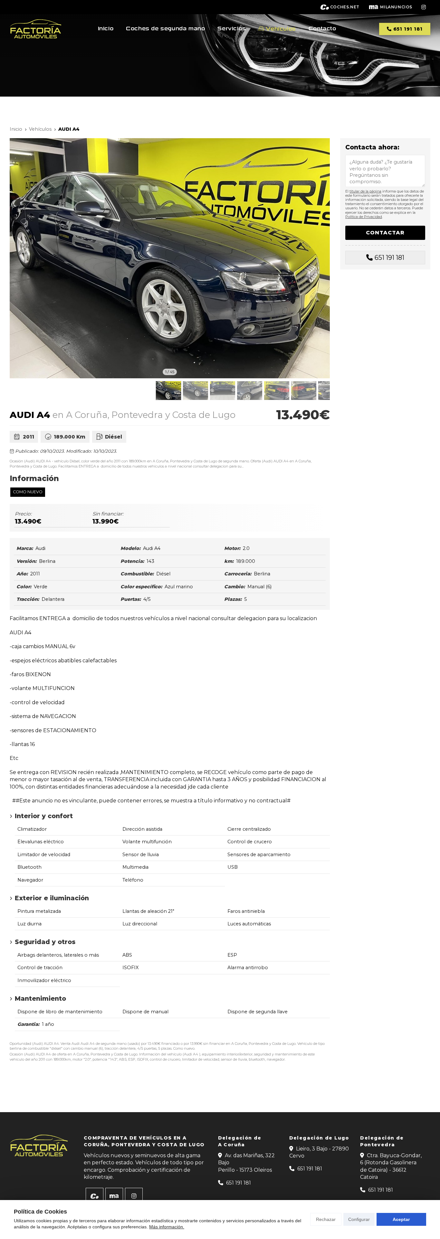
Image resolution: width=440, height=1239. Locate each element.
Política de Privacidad (363, 216)
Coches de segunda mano (165, 28)
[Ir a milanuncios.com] (114, 1196)
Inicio (106, 28)
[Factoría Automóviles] (35, 28)
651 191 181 (389, 258)
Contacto (322, 28)
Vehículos (281, 29)
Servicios (231, 28)
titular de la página (365, 191)
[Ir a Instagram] (423, 7)
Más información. (166, 1226)
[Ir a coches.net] (94, 1196)
